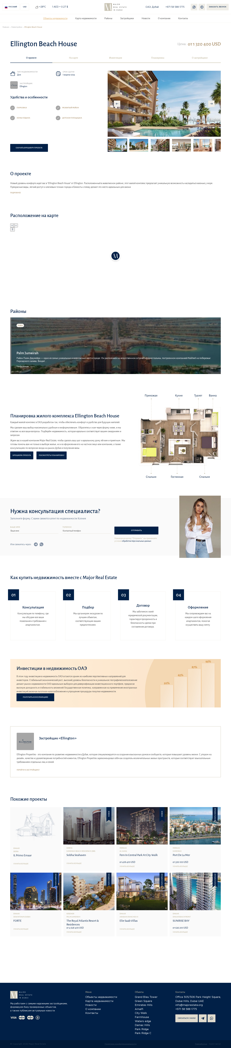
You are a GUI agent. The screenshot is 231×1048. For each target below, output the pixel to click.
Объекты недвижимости (55, 18)
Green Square (143, 1001)
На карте (73, 58)
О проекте (31, 58)
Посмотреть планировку (51, 455)
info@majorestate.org (189, 1005)
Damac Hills (142, 1025)
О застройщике (200, 58)
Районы (108, 18)
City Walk (141, 1013)
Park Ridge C (143, 1033)
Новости (146, 18)
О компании (164, 18)
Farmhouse (142, 1017)
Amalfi (139, 1009)
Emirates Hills (143, 1005)
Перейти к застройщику (28, 770)
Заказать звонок (217, 7)
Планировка (157, 58)
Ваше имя (15, 527)
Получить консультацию (35, 697)
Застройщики (127, 18)
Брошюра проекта (22, 455)
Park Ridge (142, 1029)
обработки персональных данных (136, 541)
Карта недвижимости (85, 18)
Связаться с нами (186, 1018)
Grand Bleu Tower (146, 997)
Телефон (67, 527)
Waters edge (143, 1021)
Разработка (201, 1044)
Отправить (136, 530)
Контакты (183, 18)
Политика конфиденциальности (121, 1044)
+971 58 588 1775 (174, 7)
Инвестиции (115, 58)
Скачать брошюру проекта (29, 148)
